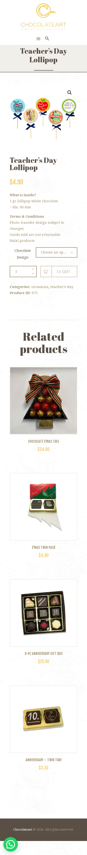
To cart (63, 271)
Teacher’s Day (61, 287)
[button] (69, 92)
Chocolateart (22, 829)
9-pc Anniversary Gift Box (43, 654)
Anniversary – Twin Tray (44, 760)
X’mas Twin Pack (43, 548)
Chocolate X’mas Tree (43, 441)
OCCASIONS (39, 287)
